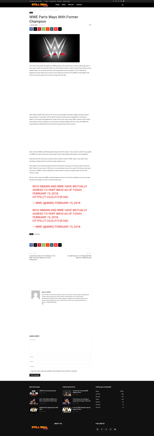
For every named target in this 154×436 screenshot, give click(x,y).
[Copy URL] (60, 29)
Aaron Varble (34, 25)
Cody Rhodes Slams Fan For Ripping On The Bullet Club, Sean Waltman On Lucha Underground (42, 257)
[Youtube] (124, 1)
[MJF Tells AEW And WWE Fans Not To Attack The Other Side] (33, 401)
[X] (119, 1)
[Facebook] (114, 1)
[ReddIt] (47, 29)
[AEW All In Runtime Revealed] (33, 393)
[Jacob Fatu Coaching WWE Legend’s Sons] (67, 393)
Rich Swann (37, 234)
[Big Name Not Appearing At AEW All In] (33, 410)
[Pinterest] (39, 29)
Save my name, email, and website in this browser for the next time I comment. (54, 371)
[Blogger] (97, 429)
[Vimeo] (121, 1)
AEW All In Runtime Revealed (47, 390)
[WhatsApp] (43, 29)
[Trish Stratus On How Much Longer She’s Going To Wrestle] (67, 401)
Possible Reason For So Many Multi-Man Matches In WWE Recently (79, 257)
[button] (122, 4)
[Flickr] (106, 429)
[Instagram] (116, 1)
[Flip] (56, 29)
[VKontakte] (115, 429)
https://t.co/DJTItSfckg (50, 197)
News (35, 10)
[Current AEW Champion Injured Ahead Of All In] (67, 410)
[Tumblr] (51, 29)
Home (30, 10)
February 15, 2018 (67, 203)
